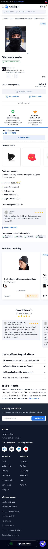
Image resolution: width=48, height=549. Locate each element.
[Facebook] (4, 449)
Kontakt (23, 485)
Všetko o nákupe (8, 502)
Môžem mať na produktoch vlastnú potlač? (21, 360)
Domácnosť (6, 485)
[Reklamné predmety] (3, 6)
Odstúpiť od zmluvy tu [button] (10, 535)
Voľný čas (5, 489)
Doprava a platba (8, 516)
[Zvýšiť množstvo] (16, 76)
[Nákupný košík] (45, 7)
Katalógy (23, 466)
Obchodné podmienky (10, 511)
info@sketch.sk (27, 443)
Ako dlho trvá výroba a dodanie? (16, 378)
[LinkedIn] (18, 449)
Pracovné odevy (8, 480)
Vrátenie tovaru (8, 525)
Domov (6, 18)
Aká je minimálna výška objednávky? (18, 372)
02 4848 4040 (9, 443)
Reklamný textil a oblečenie (23, 18)
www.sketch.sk (8, 434)
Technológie (24, 471)
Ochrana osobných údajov (12, 530)
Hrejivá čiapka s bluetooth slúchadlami (20, 279)
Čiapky (36, 18)
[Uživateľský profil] (41, 7)
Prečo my (23, 461)
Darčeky (5, 471)
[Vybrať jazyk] (46, 2)
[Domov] (12, 7)
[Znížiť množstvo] (8, 76)
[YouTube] (26, 449)
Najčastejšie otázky (9, 507)
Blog (21, 480)
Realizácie (24, 475)
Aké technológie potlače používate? (18, 366)
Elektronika (6, 466)
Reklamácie (6, 521)
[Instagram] (11, 449)
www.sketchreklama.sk (11, 438)
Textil (11, 18)
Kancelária (6, 475)
